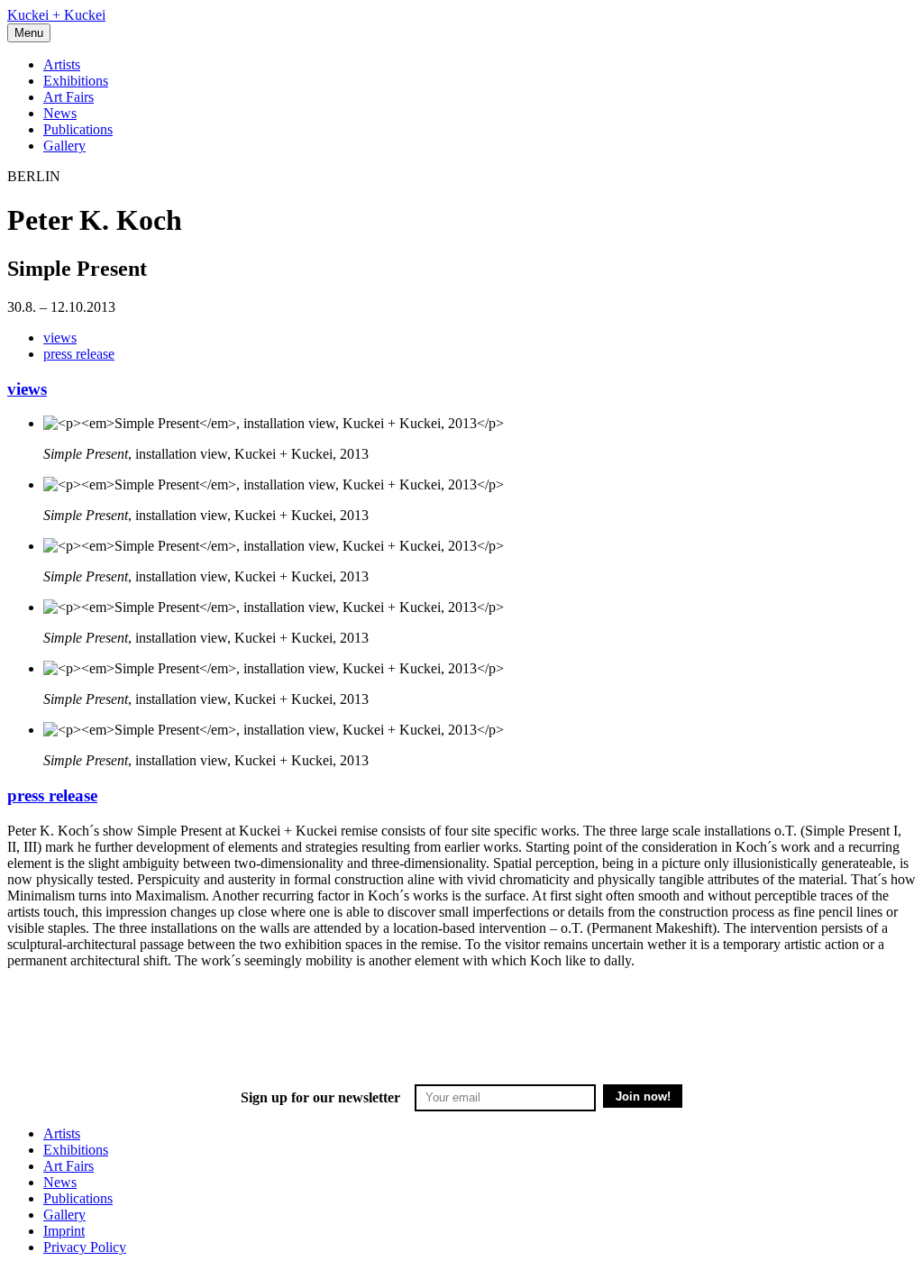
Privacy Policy (84, 1247)
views (60, 337)
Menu (28, 33)
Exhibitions (75, 80)
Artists (61, 64)
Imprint (64, 1230)
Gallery (64, 145)
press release (78, 353)
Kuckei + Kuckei (56, 15)
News (60, 113)
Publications (78, 129)
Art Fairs (68, 97)
